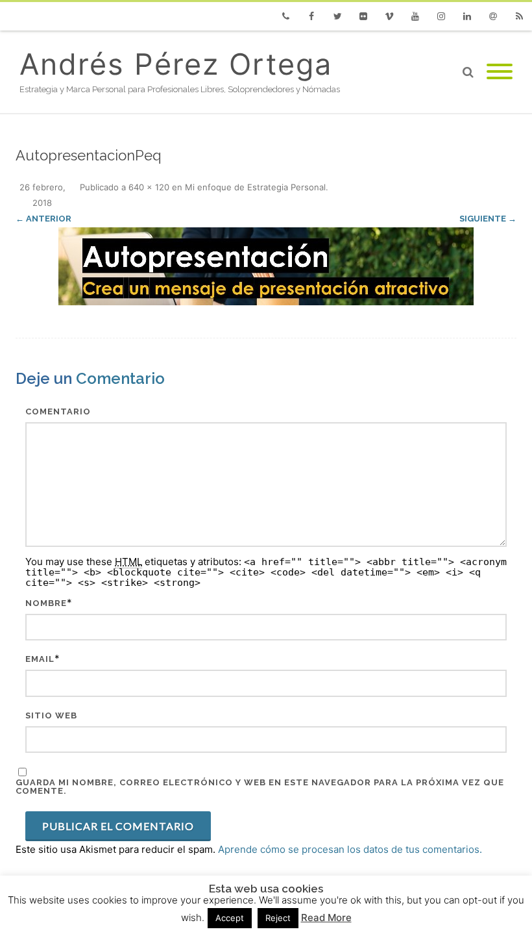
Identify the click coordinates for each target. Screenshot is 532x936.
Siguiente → (487, 218)
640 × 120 (148, 187)
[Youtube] (415, 16)
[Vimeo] (389, 16)
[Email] (493, 16)
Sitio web (51, 715)
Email (39, 659)
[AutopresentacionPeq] (266, 266)
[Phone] (285, 16)
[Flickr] (363, 16)
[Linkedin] (467, 16)
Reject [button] (278, 918)
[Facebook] (311, 16)
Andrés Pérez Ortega (175, 64)
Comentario (58, 411)
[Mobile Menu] (500, 72)
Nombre (46, 603)
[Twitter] (337, 16)
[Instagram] (441, 16)
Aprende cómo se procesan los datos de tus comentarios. (350, 849)
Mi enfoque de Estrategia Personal (255, 187)
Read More (326, 917)
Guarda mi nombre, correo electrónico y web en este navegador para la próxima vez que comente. (260, 786)
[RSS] (519, 16)
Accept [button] (229, 918)
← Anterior (43, 218)
